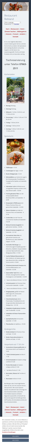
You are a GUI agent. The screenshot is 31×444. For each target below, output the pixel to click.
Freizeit (15, 34)
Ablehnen (15, 440)
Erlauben (15, 436)
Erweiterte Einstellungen (9, 432)
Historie (8, 34)
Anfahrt (22, 34)
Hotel (22, 29)
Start (7, 29)
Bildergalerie (21, 31)
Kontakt (15, 37)
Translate (16, 24)
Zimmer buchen (10, 31)
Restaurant (15, 29)
